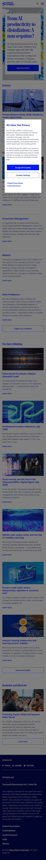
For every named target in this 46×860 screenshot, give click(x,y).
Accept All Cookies (23, 168)
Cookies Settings (23, 175)
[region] (23, 156)
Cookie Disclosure (14, 186)
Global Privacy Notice (15, 183)
